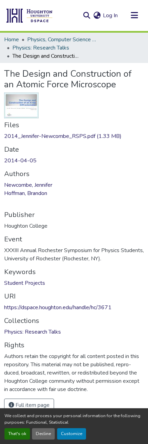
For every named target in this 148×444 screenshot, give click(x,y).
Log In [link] (110, 15)
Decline (43, 434)
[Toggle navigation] (134, 15)
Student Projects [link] (24, 283)
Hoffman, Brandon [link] (25, 193)
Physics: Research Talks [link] (40, 48)
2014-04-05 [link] (20, 160)
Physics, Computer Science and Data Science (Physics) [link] (61, 39)
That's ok (17, 434)
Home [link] (11, 39)
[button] (29, 15)
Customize (71, 434)
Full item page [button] (32, 405)
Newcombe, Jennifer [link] (28, 185)
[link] (74, 136)
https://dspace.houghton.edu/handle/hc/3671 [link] (58, 307)
